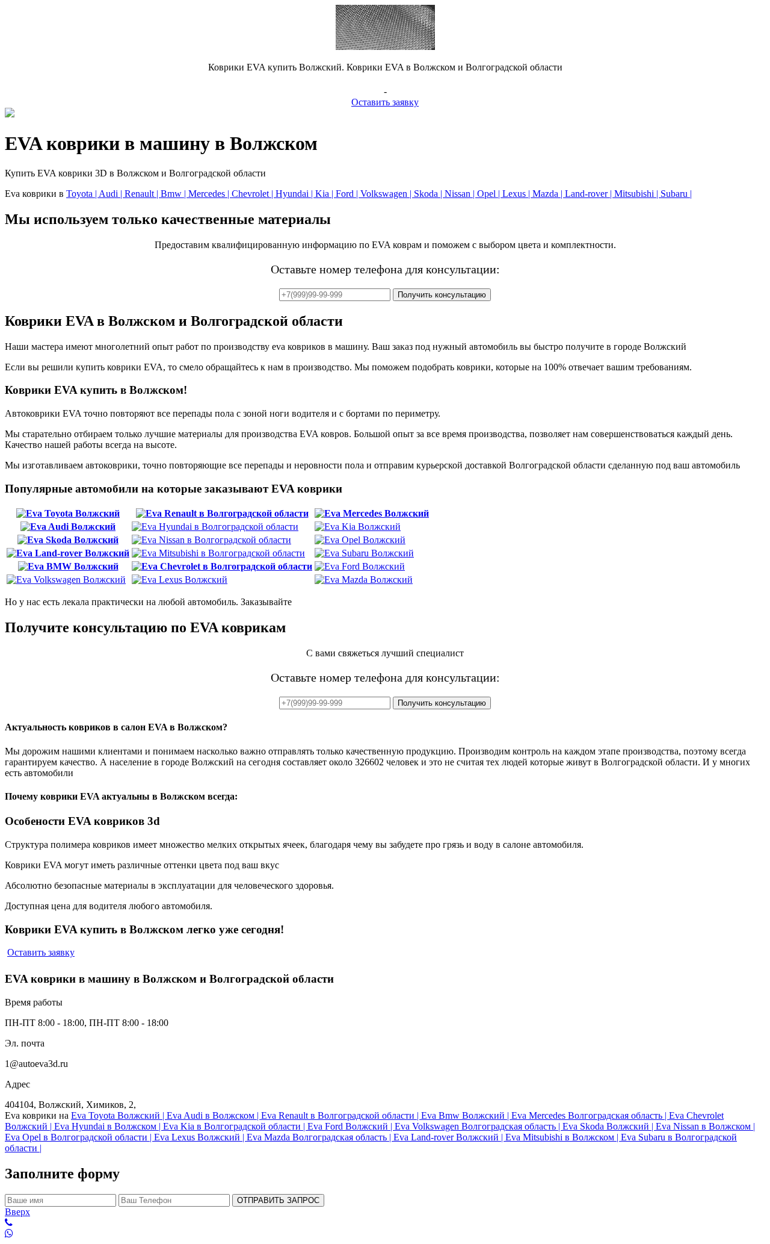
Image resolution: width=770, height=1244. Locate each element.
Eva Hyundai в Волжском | (108, 1126)
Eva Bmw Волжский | (466, 1115)
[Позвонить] (385, 1223)
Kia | (325, 193)
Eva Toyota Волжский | (119, 1115)
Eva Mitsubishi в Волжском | (563, 1137)
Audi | (112, 193)
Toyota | (82, 193)
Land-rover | (589, 193)
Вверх (17, 1212)
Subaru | (676, 193)
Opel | (489, 193)
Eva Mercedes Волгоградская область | (590, 1115)
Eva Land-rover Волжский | (449, 1137)
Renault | (143, 193)
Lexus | (517, 193)
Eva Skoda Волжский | (609, 1126)
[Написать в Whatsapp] (385, 1233)
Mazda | (548, 193)
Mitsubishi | (637, 193)
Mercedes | (210, 193)
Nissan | (461, 193)
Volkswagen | (387, 193)
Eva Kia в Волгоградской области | (235, 1126)
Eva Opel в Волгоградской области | (79, 1137)
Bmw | (174, 193)
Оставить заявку (385, 102)
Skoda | (429, 193)
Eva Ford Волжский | (351, 1126)
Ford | (348, 193)
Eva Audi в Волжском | (214, 1115)
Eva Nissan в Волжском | (705, 1126)
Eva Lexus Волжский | (200, 1137)
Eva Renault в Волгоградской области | (341, 1115)
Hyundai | (295, 193)
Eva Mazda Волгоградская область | (320, 1137)
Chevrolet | (254, 193)
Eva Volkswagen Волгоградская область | (478, 1126)
